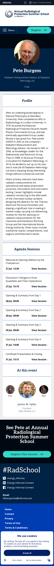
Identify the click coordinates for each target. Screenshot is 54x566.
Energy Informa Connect (20, 482)
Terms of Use (12, 523)
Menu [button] (11, 30)
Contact (9, 514)
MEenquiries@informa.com (17, 498)
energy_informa (15, 478)
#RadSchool (21, 470)
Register (36, 30)
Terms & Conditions (16, 527)
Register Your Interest (24, 454)
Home (8, 509)
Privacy (9, 518)
